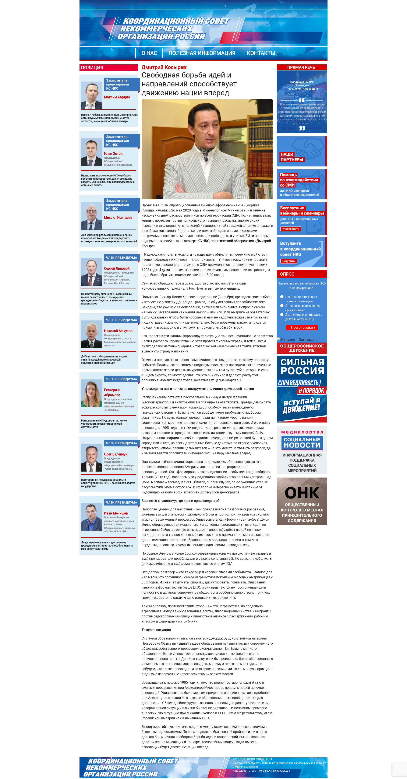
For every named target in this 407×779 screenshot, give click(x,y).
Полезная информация (202, 53)
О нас (149, 53)
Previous (274, 99)
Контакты (261, 53)
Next (330, 99)
